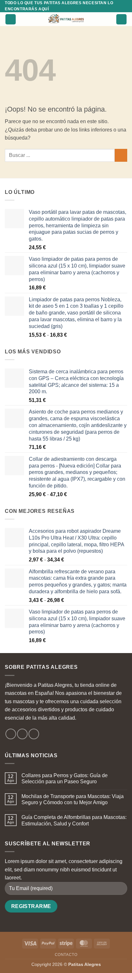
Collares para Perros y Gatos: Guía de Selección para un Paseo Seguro (64, 778)
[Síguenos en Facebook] (10, 734)
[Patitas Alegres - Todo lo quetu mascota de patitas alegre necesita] (66, 19)
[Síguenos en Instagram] (22, 734)
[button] (10, 19)
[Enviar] (121, 155)
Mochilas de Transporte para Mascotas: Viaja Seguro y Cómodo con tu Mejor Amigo (72, 799)
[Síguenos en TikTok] (34, 734)
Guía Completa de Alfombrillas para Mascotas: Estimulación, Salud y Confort (74, 820)
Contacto (66, 954)
